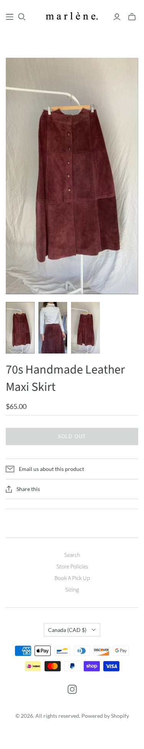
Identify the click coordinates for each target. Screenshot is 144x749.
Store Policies (72, 567)
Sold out (72, 436)
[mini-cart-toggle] (132, 17)
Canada (67, 630)
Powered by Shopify (105, 715)
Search (72, 555)
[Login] (117, 17)
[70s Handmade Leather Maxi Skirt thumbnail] (20, 328)
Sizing (72, 590)
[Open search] (22, 17)
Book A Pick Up (72, 578)
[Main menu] (9, 17)
